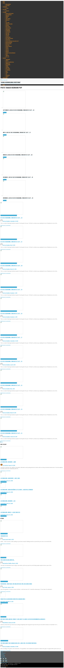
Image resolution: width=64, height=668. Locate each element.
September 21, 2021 (14, 340)
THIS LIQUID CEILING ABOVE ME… (7, 560)
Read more (2, 225)
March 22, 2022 (13, 269)
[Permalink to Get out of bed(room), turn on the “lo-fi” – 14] (11, 405)
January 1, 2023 (11, 587)
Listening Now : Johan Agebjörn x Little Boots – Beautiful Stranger (16, 489)
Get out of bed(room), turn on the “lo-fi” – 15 (11, 385)
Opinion (5, 616)
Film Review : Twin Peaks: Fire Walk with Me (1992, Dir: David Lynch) (16, 584)
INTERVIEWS (3, 653)
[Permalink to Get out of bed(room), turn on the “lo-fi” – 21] (11, 238)
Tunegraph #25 (4, 536)
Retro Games (6, 640)
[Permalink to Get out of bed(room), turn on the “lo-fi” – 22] (11, 214)
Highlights (15, 215)
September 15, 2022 (14, 221)
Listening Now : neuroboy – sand (8, 462)
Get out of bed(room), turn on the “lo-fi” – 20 (11, 265)
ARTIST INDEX (3, 657)
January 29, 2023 (12, 622)
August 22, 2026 (9, 514)
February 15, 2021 (13, 436)
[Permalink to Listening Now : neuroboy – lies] (3, 498)
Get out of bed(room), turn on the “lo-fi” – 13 (11, 433)
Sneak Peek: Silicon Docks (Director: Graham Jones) (12, 599)
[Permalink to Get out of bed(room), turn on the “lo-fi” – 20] (11, 262)
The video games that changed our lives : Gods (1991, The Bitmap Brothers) (18, 643)
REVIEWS (2, 654)
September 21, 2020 (14, 646)
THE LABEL (2, 655)
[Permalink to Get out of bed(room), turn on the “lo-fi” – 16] (11, 357)
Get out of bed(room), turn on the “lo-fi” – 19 (11, 289)
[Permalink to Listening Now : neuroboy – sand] (11, 458)
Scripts (5, 557)
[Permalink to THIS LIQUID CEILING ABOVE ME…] (11, 556)
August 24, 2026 (11, 465)
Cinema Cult (2, 581)
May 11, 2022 (12, 245)
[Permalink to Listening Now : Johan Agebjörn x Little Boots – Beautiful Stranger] (3, 487)
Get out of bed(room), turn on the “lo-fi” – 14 (11, 409)
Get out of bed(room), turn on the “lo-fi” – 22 (11, 217)
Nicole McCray (5, 622)
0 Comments (7, 225)
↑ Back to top (3, 666)
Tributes (5, 459)
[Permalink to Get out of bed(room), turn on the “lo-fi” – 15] (11, 381)
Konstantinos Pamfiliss (7, 563)
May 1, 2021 (12, 388)
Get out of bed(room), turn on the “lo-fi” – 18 (11, 313)
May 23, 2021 (11, 539)
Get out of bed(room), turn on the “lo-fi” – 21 (11, 241)
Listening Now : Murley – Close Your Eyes (10, 512)
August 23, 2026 (9, 503)
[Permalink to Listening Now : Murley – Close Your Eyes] (3, 510)
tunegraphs (6, 533)
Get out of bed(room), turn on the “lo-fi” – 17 (11, 337)
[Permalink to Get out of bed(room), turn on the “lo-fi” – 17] (11, 333)
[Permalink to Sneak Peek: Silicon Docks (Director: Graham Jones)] (3, 596)
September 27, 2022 (9, 601)
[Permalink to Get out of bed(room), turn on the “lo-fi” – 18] (11, 309)
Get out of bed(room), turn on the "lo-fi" (7, 215)
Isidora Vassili (5, 539)
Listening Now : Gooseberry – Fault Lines (10, 478)
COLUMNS (2, 656)
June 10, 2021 (13, 364)
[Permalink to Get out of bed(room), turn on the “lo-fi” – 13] (11, 429)
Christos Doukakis (6, 221)
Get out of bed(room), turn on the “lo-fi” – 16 (11, 361)
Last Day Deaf (5, 465)
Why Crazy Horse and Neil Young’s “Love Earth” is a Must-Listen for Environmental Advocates (22, 619)
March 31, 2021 (13, 412)
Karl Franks (5, 587)
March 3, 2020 (15, 563)
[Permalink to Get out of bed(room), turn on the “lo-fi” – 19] (11, 286)
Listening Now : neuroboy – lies (7, 501)
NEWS (1, 651)
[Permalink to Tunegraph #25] (11, 532)
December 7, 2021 (13, 293)
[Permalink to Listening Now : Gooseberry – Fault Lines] (3, 476)
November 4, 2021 (13, 317)
